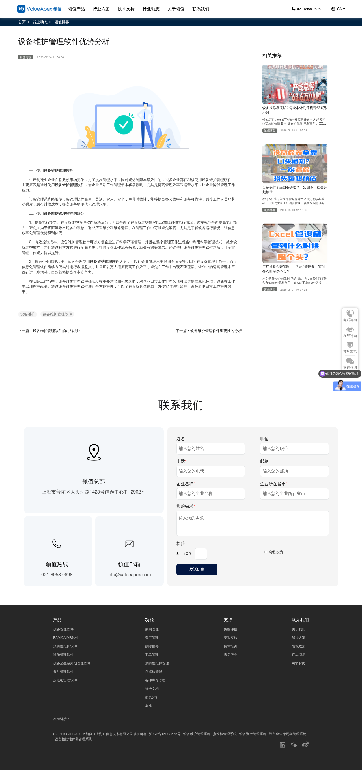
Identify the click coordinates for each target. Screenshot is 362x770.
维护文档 (152, 688)
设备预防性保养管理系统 (73, 738)
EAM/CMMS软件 (66, 637)
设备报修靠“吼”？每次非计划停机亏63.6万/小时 (294, 110)
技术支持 (126, 9)
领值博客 (61, 21)
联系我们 (200, 9)
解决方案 (298, 637)
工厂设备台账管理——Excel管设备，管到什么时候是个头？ (293, 269)
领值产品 (76, 9)
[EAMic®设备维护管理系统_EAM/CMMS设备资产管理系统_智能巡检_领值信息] (39, 9)
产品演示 (298, 654)
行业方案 (101, 9)
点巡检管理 (153, 671)
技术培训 (230, 645)
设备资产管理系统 (252, 733)
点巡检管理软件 (65, 679)
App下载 (298, 662)
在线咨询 (350, 336)
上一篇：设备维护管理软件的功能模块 (49, 330)
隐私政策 (275, 551)
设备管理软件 (63, 628)
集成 (148, 705)
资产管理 (152, 637)
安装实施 (230, 637)
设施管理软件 (63, 654)
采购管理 (152, 628)
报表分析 (152, 696)
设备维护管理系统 (196, 733)
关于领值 (175, 9)
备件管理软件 (63, 671)
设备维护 (27, 314)
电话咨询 (350, 320)
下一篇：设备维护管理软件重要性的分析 (209, 330)
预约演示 (350, 352)
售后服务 (230, 654)
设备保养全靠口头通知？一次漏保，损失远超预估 (294, 189)
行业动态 (151, 9)
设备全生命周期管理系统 (287, 733)
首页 (22, 21)
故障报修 (152, 645)
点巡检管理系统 (225, 733)
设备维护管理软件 (57, 314)
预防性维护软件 (65, 645)
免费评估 (230, 628)
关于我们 (298, 628)
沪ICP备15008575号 (165, 733)
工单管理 (152, 654)
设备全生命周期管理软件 (71, 662)
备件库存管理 (155, 679)
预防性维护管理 (157, 662)
